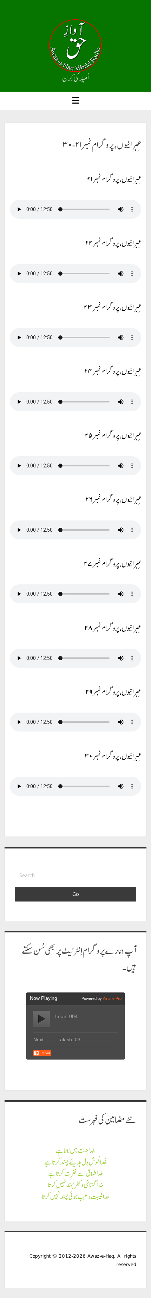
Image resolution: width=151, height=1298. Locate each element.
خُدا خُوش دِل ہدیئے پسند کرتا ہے (75, 1162)
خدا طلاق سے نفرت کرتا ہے (75, 1173)
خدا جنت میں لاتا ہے (75, 1150)
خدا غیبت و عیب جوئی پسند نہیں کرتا (76, 1196)
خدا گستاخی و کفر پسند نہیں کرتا (75, 1185)
